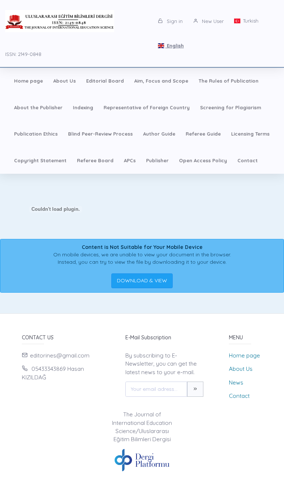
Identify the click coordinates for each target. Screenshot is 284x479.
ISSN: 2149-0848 (23, 54)
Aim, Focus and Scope (161, 81)
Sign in (174, 21)
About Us (64, 81)
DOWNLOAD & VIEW (142, 280)
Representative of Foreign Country (147, 107)
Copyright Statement (40, 160)
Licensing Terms (250, 134)
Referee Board (95, 160)
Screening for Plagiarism (230, 107)
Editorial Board (105, 81)
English (174, 46)
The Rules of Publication (228, 81)
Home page (28, 81)
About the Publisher (38, 107)
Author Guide (159, 134)
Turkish (249, 21)
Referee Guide (203, 134)
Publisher (157, 160)
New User (212, 21)
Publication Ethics (36, 134)
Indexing (83, 107)
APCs (130, 160)
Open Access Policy (203, 160)
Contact (247, 160)
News (236, 382)
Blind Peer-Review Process (100, 134)
